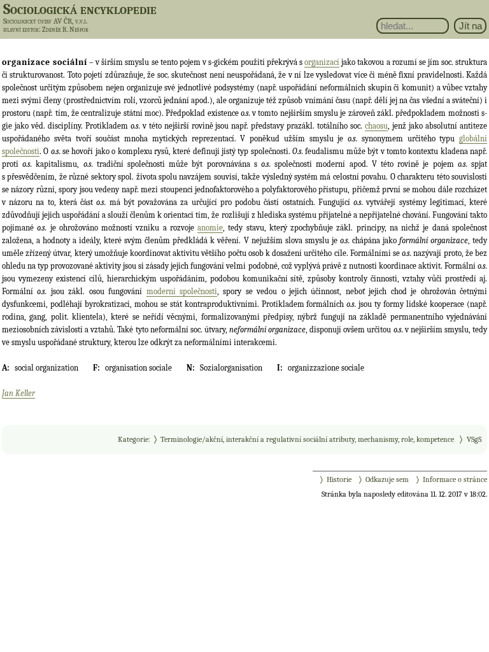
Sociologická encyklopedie (80, 9)
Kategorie (133, 439)
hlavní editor (21, 29)
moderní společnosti (181, 291)
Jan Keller (18, 393)
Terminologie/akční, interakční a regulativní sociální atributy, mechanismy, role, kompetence (307, 439)
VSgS (474, 439)
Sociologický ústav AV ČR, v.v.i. (45, 21)
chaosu (376, 126)
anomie (210, 227)
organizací (321, 62)
